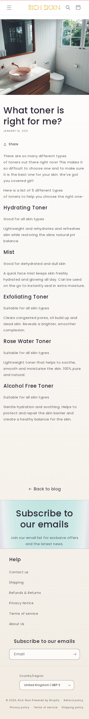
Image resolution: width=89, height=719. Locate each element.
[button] (9, 8)
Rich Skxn (25, 700)
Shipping (16, 582)
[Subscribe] (75, 654)
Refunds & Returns (25, 592)
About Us (16, 624)
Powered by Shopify (46, 700)
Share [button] (13, 144)
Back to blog (47, 489)
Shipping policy (73, 707)
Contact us (19, 572)
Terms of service (23, 613)
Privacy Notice (21, 603)
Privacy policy (19, 707)
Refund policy (73, 700)
